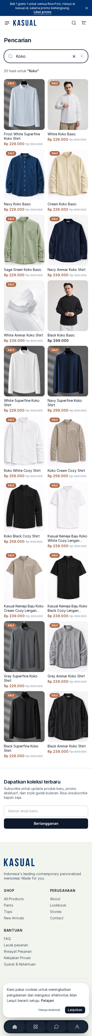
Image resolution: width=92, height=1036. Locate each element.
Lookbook (58, 905)
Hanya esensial (49, 1010)
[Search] (73, 22)
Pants (8, 905)
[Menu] (7, 23)
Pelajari (47, 1000)
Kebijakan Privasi (17, 958)
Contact (57, 918)
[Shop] (36, 1026)
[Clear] (81, 56)
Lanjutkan (75, 1010)
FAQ (7, 939)
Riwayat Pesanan (18, 951)
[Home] (15, 1026)
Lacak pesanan (16, 945)
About (55, 899)
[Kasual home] (24, 23)
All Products (14, 899)
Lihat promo (43, 12)
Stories (56, 912)
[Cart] (83, 22)
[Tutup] (86, 8)
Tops (8, 912)
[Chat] (56, 1026)
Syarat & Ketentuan (20, 964)
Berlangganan (46, 823)
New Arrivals (14, 918)
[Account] (77, 1026)
